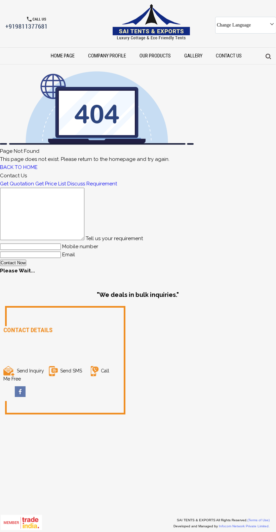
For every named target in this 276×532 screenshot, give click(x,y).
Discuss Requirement (92, 184)
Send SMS (71, 370)
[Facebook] (20, 395)
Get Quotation (17, 184)
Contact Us (229, 56)
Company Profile (107, 56)
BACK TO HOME (19, 167)
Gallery (193, 56)
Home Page (63, 56)
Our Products (155, 56)
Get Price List (50, 184)
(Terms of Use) (258, 520)
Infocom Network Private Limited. (244, 526)
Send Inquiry (30, 370)
